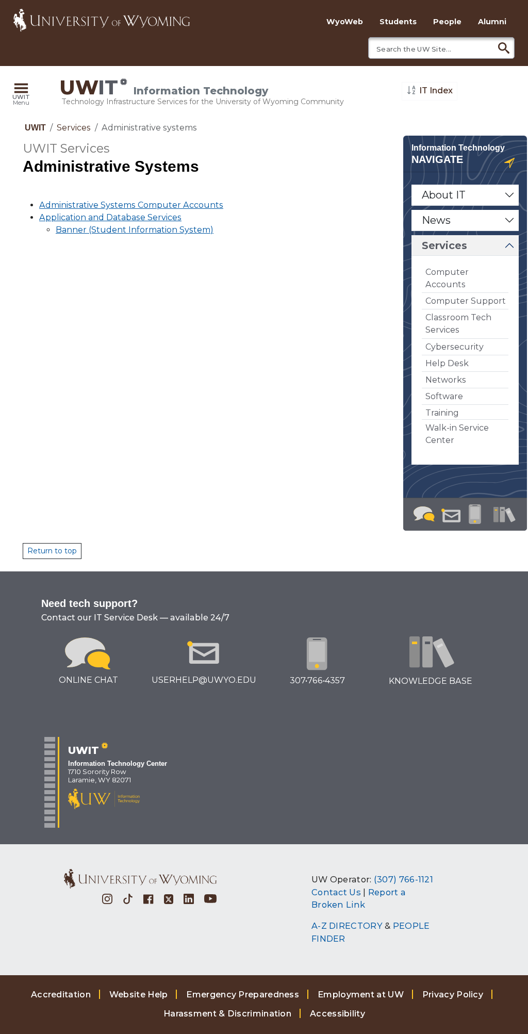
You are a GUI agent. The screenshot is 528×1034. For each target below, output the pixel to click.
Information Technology (458, 147)
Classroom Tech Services (458, 324)
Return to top (52, 550)
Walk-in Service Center (457, 434)
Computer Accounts (447, 278)
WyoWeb (344, 21)
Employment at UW (361, 994)
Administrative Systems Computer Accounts (131, 205)
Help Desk (447, 363)
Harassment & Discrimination (227, 1014)
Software (444, 396)
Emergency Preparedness (242, 994)
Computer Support (465, 301)
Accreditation (61, 994)
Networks (445, 380)
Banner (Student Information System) (134, 230)
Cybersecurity (454, 347)
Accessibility (337, 1014)
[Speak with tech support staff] (475, 515)
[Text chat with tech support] (422, 514)
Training (442, 413)
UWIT (35, 127)
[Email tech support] (451, 516)
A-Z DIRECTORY (347, 926)
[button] (21, 94)
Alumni (492, 21)
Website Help (138, 994)
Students (398, 21)
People (447, 21)
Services (74, 128)
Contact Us (336, 892)
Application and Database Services (110, 217)
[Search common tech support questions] (506, 514)
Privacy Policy (452, 994)
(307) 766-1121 (403, 879)
